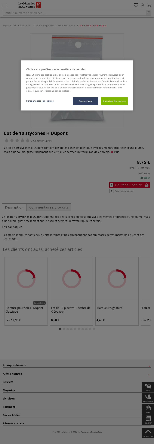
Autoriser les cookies (114, 101)
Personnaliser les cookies (40, 100)
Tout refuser (85, 101)
